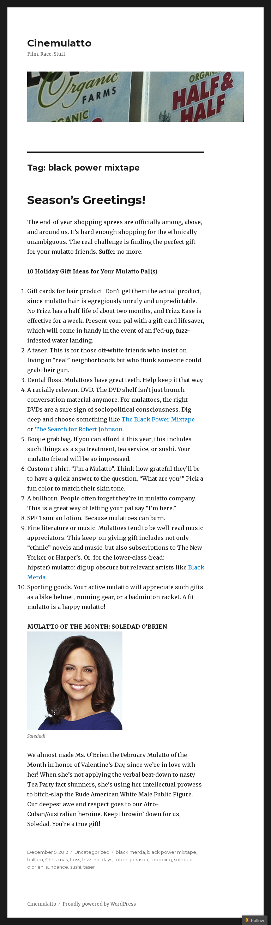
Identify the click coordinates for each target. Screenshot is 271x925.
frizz (86, 859)
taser (89, 867)
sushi (75, 867)
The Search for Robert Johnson (78, 429)
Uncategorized (91, 852)
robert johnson (131, 859)
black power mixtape (171, 852)
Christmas (56, 859)
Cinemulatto (59, 43)
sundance (57, 867)
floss (75, 859)
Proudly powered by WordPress (99, 904)
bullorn (35, 859)
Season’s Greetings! (86, 200)
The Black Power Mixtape (158, 419)
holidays (103, 859)
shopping (161, 859)
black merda (130, 852)
